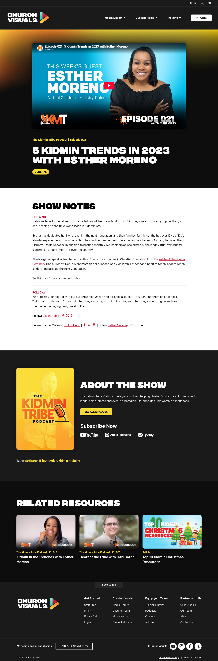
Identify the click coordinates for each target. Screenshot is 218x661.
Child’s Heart (72, 325)
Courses (150, 616)
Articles (149, 622)
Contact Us (186, 622)
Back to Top (109, 584)
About (184, 616)
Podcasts (150, 610)
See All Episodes (96, 411)
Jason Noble (51, 316)
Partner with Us (191, 598)
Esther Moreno (117, 325)
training (74, 460)
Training (172, 17)
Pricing (201, 17)
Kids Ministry (120, 616)
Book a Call (90, 616)
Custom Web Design (169, 657)
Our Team (186, 610)
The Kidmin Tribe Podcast (49, 139)
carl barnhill (32, 460)
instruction (49, 460)
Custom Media (145, 17)
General (41, 171)
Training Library (154, 604)
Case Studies (188, 604)
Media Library (114, 17)
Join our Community (74, 646)
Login (87, 622)
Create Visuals (123, 598)
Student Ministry (122, 622)
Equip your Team (156, 598)
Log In (192, 3)
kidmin (63, 460)
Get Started (92, 598)
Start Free (90, 604)
